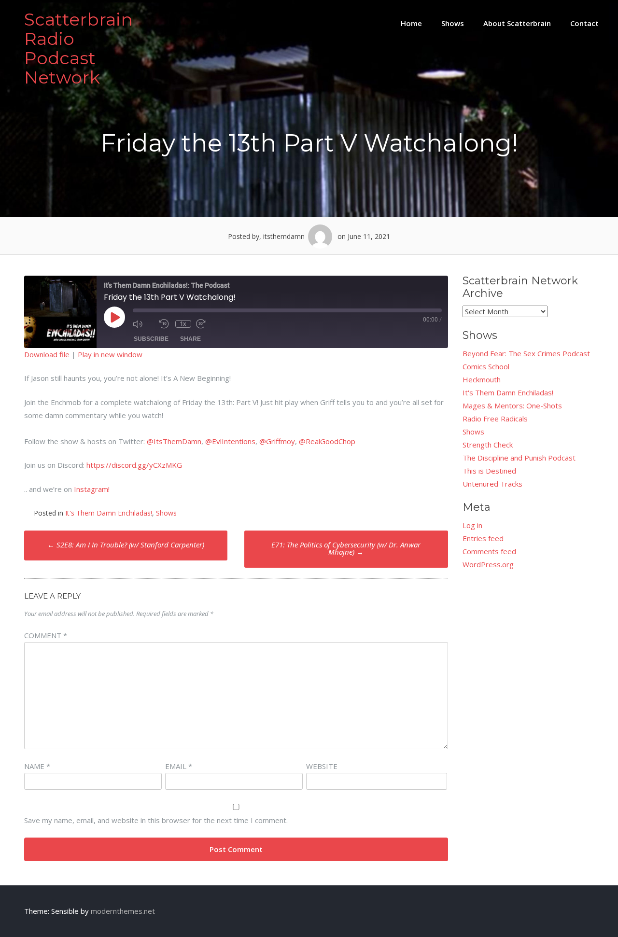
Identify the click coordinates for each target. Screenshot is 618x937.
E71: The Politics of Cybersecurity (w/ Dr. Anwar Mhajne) (346, 548)
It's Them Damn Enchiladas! (108, 512)
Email (178, 766)
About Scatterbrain (517, 23)
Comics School (486, 366)
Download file (47, 354)
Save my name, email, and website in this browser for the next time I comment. (156, 820)
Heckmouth (482, 379)
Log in (472, 525)
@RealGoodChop (327, 441)
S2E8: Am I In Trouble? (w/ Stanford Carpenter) (125, 544)
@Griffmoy (277, 441)
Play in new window (110, 354)
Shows (452, 23)
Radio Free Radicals (495, 418)
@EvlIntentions (230, 441)
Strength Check (488, 444)
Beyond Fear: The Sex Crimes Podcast (526, 353)
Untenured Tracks (492, 484)
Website (321, 766)
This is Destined (489, 470)
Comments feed (489, 551)
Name (37, 766)
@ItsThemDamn (174, 441)
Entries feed (483, 538)
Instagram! (92, 489)
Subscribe (151, 339)
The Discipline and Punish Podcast (519, 457)
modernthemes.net (123, 911)
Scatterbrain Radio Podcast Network (78, 48)
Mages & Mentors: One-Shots (512, 405)
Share (190, 339)
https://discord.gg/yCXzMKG (134, 465)
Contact (584, 23)
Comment (45, 635)
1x (183, 324)
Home (411, 23)
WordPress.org (488, 564)
